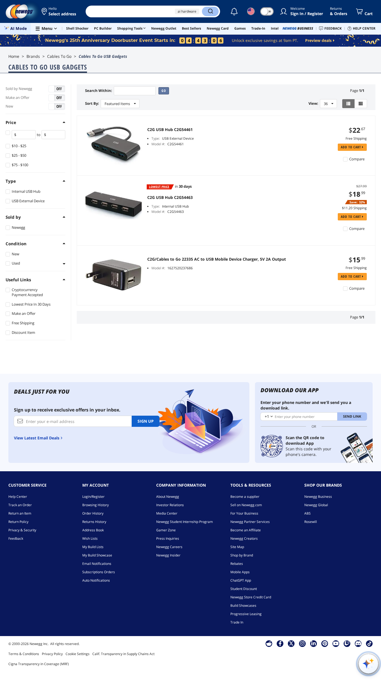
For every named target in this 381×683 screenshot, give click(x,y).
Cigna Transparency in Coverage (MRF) (38, 663)
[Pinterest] (324, 643)
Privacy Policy (52, 653)
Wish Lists (90, 538)
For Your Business (244, 513)
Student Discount (243, 588)
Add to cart (351, 147)
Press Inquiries (167, 538)
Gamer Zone (166, 530)
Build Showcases (243, 605)
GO (163, 90)
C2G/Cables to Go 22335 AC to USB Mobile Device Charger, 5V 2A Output (216, 259)
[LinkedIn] (313, 643)
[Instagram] (302, 643)
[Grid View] (361, 103)
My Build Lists (92, 546)
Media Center (166, 513)
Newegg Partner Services (250, 521)
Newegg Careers (169, 546)
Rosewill (310, 521)
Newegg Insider (168, 555)
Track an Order (20, 505)
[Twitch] (346, 643)
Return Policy (18, 521)
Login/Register (93, 496)
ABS (307, 513)
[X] (291, 643)
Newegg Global (316, 505)
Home (13, 56)
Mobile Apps (240, 572)
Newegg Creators (244, 538)
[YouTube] (336, 643)
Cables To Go (59, 56)
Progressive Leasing (246, 613)
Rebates (236, 563)
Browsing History (95, 505)
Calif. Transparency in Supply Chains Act (123, 653)
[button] (59, 11)
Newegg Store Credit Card (250, 597)
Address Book (93, 530)
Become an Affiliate (245, 530)
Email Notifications (96, 563)
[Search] (210, 11)
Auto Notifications (96, 580)
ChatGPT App (240, 580)
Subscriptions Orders (98, 572)
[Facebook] (280, 643)
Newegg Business (318, 496)
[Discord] (358, 643)
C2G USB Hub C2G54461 (170, 129)
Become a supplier (244, 496)
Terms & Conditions (23, 653)
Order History (92, 513)
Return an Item (19, 513)
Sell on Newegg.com (246, 505)
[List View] (348, 103)
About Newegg (167, 496)
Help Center (17, 496)
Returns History (94, 521)
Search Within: (98, 90)
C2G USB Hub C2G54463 (170, 197)
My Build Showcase (97, 555)
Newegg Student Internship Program (184, 521)
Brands (33, 56)
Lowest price (159, 187)
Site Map (237, 546)
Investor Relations (170, 505)
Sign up (146, 421)
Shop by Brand (241, 555)
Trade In (236, 622)
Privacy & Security (22, 530)
